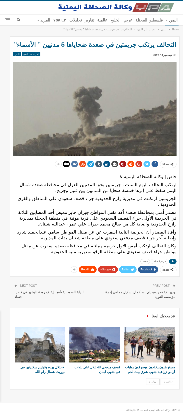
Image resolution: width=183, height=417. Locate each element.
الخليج (115, 20)
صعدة (145, 261)
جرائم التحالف (159, 261)
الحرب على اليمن (31, 54)
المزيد (45, 20)
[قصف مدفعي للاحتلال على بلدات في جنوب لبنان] (94, 344)
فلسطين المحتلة (149, 20)
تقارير (89, 20)
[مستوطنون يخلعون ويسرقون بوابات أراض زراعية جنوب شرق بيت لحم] (149, 344)
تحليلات (75, 20)
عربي (128, 20)
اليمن (173, 20)
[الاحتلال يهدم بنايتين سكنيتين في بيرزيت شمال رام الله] (40, 344)
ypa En (60, 20)
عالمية (102, 20)
